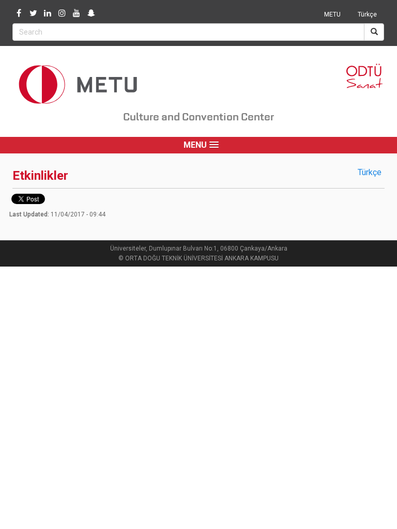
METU (332, 14)
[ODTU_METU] (91, 13)
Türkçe (367, 14)
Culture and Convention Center (198, 116)
